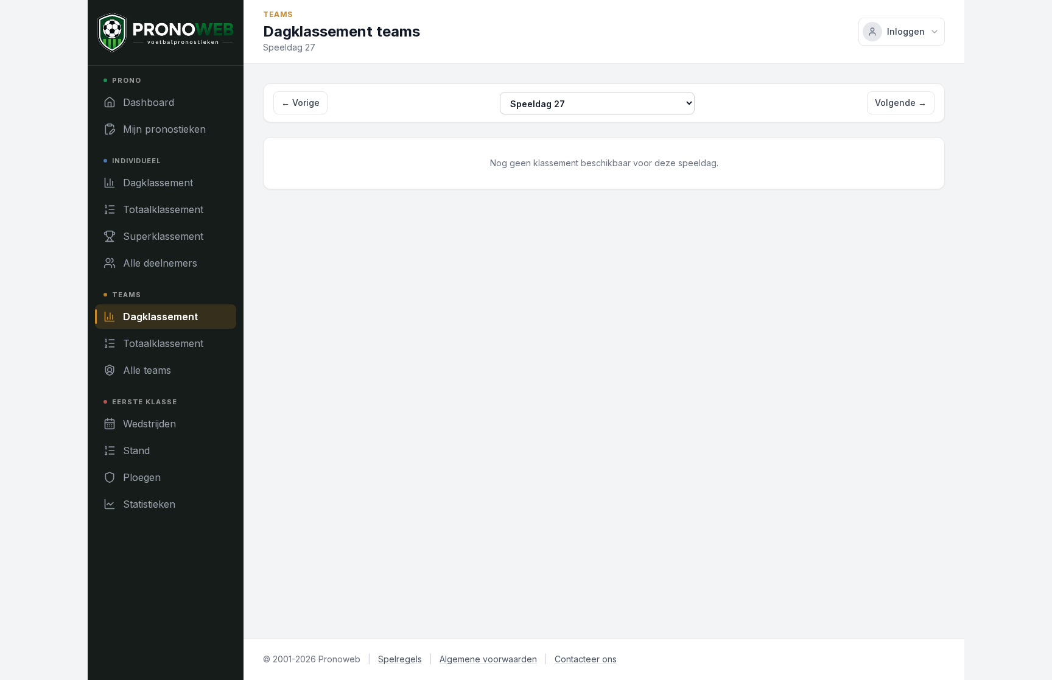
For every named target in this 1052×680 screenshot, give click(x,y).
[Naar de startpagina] (165, 32)
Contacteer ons (586, 659)
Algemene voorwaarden (488, 659)
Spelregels (400, 659)
